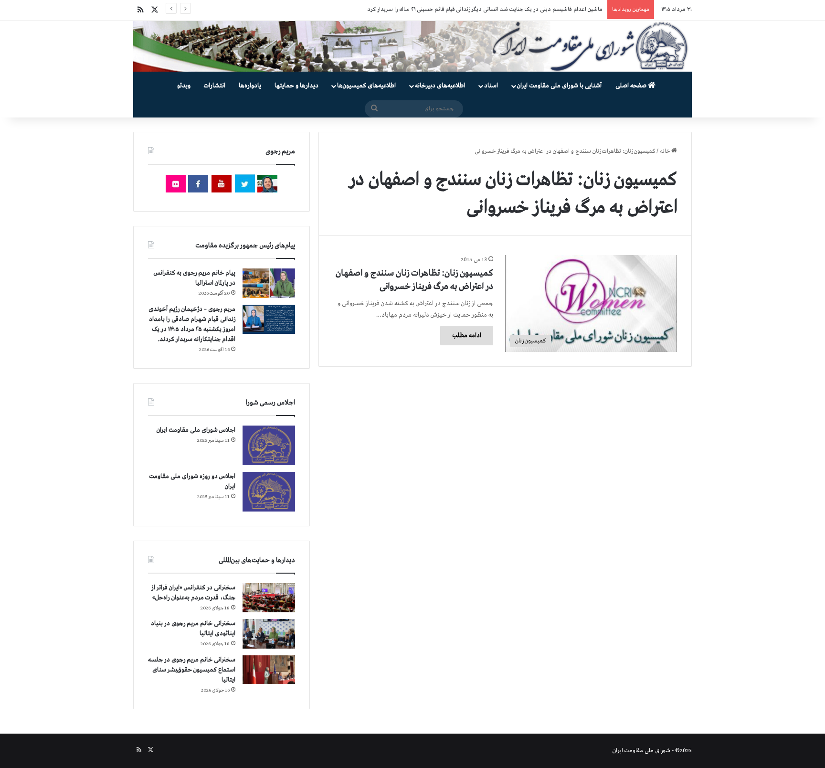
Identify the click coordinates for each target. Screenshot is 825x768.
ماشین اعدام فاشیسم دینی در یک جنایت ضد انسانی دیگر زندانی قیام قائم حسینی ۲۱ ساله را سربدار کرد (485, 9)
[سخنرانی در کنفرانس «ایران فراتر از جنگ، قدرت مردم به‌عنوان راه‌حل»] (269, 597)
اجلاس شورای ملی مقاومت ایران (196, 430)
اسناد (491, 86)
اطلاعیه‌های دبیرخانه (440, 86)
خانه (665, 151)
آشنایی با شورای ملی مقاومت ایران (559, 86)
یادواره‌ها (250, 86)
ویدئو (183, 86)
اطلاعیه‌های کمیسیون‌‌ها (366, 86)
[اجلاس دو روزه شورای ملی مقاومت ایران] (269, 492)
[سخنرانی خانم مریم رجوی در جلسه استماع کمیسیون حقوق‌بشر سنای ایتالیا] (269, 669)
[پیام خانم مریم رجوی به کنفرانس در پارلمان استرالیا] (269, 283)
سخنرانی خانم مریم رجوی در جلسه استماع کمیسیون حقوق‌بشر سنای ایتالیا (191, 670)
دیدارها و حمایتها (296, 86)
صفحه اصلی (631, 86)
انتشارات (214, 86)
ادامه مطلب (466, 335)
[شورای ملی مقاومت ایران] (412, 46)
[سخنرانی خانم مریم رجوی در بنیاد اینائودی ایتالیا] (269, 634)
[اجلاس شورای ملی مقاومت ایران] (269, 445)
